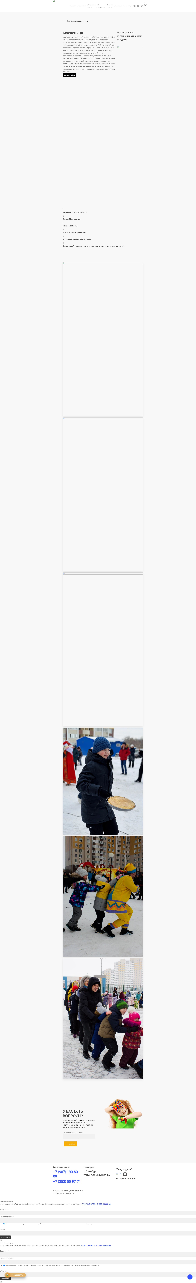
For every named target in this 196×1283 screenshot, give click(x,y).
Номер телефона (69, 1133)
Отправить (70, 1144)
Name (81, 1133)
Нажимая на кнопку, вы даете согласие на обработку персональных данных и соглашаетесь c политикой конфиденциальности (52, 1224)
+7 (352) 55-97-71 (67, 1181)
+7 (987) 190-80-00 (66, 1174)
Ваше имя (4, 1210)
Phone (2, 1230)
